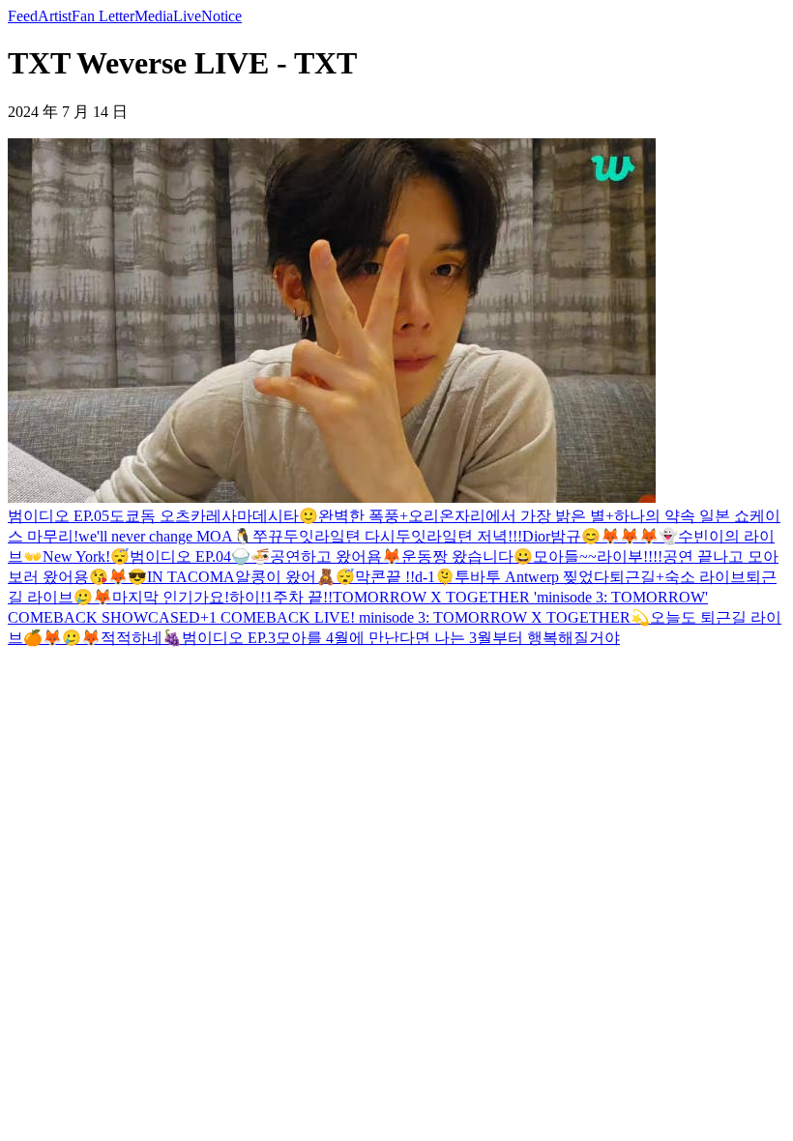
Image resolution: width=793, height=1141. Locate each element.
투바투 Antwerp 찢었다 (532, 577)
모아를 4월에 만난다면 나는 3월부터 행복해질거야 (448, 637)
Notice (221, 16)
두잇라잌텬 (436, 536)
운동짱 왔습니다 (457, 556)
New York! (76, 556)
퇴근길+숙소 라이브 (677, 577)
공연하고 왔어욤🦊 (335, 556)
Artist (55, 16)
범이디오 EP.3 (229, 637)
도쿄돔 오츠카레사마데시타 (204, 516)
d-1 (425, 577)
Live (187, 16)
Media (153, 16)
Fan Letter (103, 16)
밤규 (565, 536)
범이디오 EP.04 (180, 556)
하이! (247, 597)
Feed (23, 16)
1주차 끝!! (299, 597)
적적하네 (131, 637)
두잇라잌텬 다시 (339, 536)
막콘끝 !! (385, 577)
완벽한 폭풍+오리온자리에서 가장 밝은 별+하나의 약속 (506, 516)
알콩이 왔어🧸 (285, 577)
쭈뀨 (267, 536)
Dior (536, 536)
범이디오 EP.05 (58, 516)
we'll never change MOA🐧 (165, 536)
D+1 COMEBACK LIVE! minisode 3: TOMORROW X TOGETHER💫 (419, 617)
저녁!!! (499, 536)
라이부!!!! (629, 556)
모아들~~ (565, 556)
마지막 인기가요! (170, 597)
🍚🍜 (250, 556)
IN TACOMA (191, 577)
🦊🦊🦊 (630, 536)
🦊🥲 (62, 637)
